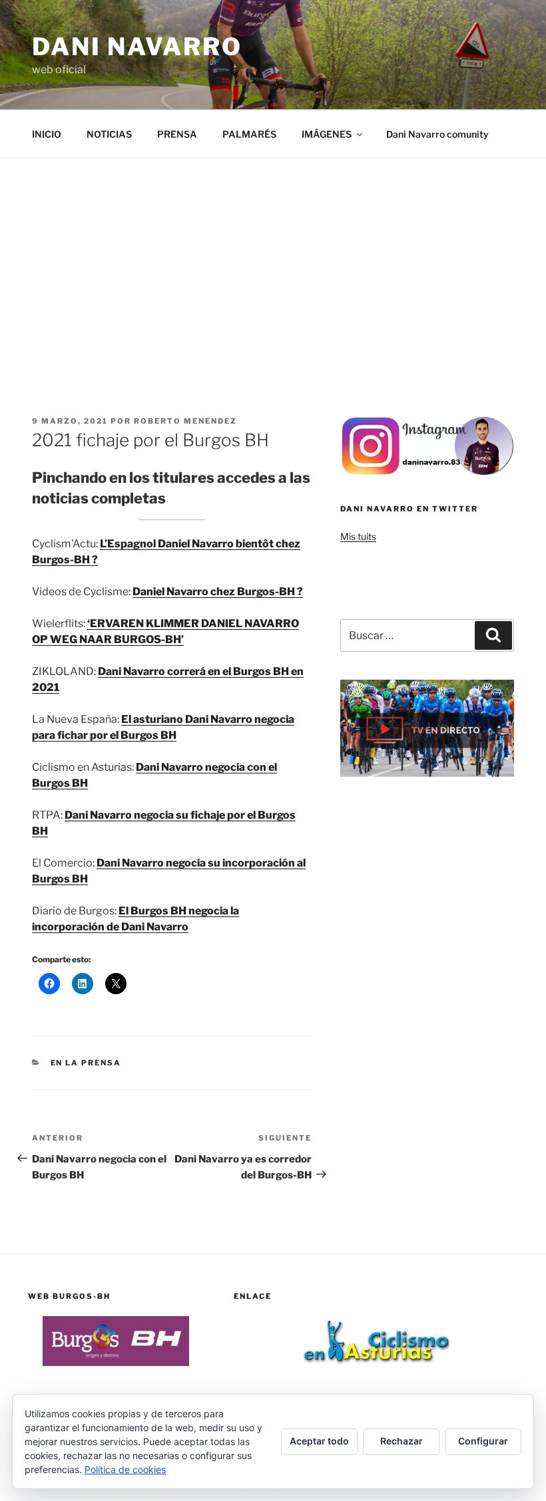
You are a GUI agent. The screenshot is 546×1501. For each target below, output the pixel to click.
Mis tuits (358, 536)
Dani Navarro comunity (437, 134)
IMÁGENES (327, 134)
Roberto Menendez (185, 421)
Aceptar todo (319, 1440)
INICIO (46, 134)
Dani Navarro (137, 46)
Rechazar (401, 1440)
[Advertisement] (273, 257)
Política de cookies (125, 1469)
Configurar (483, 1440)
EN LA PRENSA (86, 1062)
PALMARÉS (249, 134)
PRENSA (177, 134)
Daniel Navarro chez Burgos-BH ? (218, 591)
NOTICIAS (109, 134)
